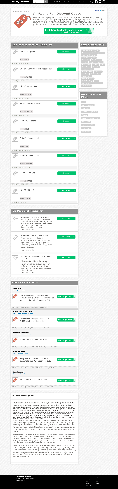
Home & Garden (87, 71)
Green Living (86, 67)
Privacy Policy (88, 485)
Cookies (87, 483)
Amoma (84, 115)
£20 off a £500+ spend (29, 155)
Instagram (98, 483)
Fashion (84, 62)
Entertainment (96, 60)
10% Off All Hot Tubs (28, 190)
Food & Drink (86, 64)
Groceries (96, 67)
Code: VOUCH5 (26, 112)
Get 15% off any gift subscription (33, 379)
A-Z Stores (88, 477)
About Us (88, 479)
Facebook (98, 479)
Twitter (97, 481)
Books (101, 53)
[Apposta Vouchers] (15, 296)
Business (85, 55)
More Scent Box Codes (19, 374)
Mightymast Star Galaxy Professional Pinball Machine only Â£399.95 (34, 237)
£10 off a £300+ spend (29, 138)
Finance (92, 62)
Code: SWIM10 (26, 77)
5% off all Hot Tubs (27, 173)
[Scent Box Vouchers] (15, 380)
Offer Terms (15, 307)
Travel (99, 83)
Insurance (98, 71)
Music (92, 74)
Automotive (85, 53)
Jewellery (85, 74)
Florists (100, 62)
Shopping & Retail (87, 78)
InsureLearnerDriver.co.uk (90, 118)
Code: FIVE (24, 129)
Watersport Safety (88, 125)
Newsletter (67, 2)
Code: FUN (24, 60)
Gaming (95, 64)
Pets (98, 74)
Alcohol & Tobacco (87, 50)
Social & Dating (87, 81)
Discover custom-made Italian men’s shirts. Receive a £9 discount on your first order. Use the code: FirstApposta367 (37, 297)
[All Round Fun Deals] (15, 52)
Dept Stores (86, 57)
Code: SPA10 (25, 198)
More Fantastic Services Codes (22, 334)
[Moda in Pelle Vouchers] (15, 359)
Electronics (85, 60)
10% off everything (27, 51)
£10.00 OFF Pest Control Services (33, 339)
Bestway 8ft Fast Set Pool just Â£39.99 (35, 217)
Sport (96, 81)
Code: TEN (24, 146)
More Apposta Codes (19, 290)
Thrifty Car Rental (87, 105)
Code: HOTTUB (26, 181)
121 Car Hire (86, 122)
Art (97, 50)
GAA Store (85, 108)
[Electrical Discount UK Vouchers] (15, 319)
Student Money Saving (80, 2)
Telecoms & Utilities (88, 83)
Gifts (102, 64)
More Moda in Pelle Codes (20, 353)
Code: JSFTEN (25, 94)
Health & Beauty (87, 69)
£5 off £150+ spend (28, 121)
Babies (94, 53)
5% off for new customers (30, 103)
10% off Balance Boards (29, 86)
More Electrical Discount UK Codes (23, 313)
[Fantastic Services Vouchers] (15, 340)
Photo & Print (86, 76)
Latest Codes (57, 2)
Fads (83, 102)
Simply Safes (86, 128)
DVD (94, 57)
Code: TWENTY (26, 164)
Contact (87, 481)
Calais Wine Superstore (89, 112)
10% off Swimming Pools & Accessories (36, 69)
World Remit (86, 131)
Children (93, 55)
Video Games (86, 85)
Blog (91, 2)
